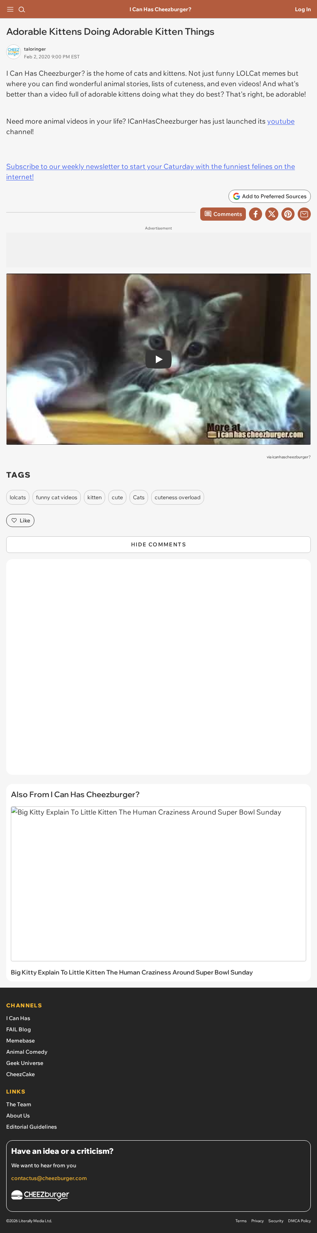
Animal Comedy (27, 1051)
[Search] (22, 9)
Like (25, 520)
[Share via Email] (304, 214)
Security (275, 1220)
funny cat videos (56, 497)
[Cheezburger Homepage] (158, 1197)
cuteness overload (178, 497)
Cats (139, 497)
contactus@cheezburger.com (49, 1178)
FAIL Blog (18, 1029)
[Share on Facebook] (255, 214)
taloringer (35, 49)
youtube (281, 121)
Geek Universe (24, 1063)
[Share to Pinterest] (288, 214)
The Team (18, 1104)
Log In (303, 9)
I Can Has (18, 1018)
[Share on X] (271, 214)
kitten (94, 497)
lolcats (18, 497)
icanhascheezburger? (291, 456)
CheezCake (20, 1074)
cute (117, 497)
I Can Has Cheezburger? (160, 9)
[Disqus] (158, 670)
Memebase (20, 1040)
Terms (241, 1220)
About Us (18, 1115)
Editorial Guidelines (31, 1126)
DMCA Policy (299, 1220)
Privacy (257, 1220)
